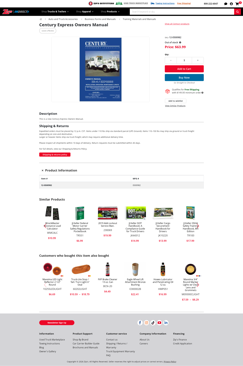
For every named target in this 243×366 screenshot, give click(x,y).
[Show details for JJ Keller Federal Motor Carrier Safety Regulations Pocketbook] (80, 213)
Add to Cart (184, 69)
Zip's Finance (180, 339)
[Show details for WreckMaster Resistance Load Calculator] (52, 213)
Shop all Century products (177, 23)
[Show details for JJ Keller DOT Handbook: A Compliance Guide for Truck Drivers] (135, 213)
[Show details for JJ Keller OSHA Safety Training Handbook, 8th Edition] (190, 213)
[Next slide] (199, 226)
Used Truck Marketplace (136, 3)
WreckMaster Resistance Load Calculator (52, 226)
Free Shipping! (184, 3)
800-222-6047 (211, 3)
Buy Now (184, 77)
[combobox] (182, 12)
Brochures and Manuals (85, 347)
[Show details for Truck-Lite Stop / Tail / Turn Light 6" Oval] (80, 269)
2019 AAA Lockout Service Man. (107, 224)
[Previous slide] (44, 226)
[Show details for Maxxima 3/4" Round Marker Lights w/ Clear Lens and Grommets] (190, 269)
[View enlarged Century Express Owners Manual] (100, 69)
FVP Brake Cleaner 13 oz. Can (107, 280)
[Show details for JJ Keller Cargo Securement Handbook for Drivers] (163, 213)
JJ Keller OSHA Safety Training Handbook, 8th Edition (191, 227)
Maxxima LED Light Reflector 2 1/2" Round (52, 282)
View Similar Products (175, 105)
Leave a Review (48, 30)
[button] (231, 3)
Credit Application (182, 343)
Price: (169, 47)
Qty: (167, 54)
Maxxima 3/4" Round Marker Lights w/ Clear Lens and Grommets (190, 285)
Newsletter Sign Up (57, 322)
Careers (144, 343)
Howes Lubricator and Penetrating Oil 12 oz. (163, 282)
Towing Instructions (165, 3)
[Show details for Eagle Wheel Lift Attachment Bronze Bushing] (135, 269)
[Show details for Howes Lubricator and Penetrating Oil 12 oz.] (163, 269)
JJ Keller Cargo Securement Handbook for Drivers (163, 227)
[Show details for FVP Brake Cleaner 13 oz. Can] (107, 269)
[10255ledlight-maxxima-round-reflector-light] (52, 269)
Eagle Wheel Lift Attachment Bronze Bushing (135, 282)
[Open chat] (225, 3)
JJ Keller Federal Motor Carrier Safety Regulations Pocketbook (80, 227)
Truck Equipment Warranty (120, 351)
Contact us (112, 339)
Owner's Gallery (47, 351)
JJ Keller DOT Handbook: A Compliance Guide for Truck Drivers (135, 227)
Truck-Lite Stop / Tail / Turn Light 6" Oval (80, 282)
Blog (41, 347)
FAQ (108, 355)
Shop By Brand (80, 339)
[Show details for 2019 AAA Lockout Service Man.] (107, 213)
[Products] (41, 19)
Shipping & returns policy (55, 154)
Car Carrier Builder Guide (86, 343)
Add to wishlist (175, 101)
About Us (144, 339)
